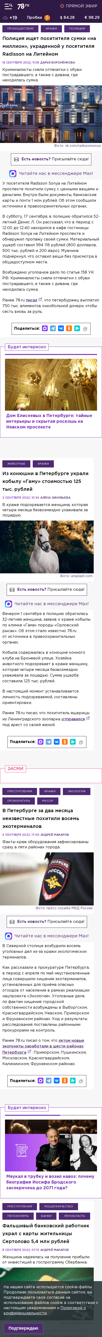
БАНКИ (46, 1216)
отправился (73, 719)
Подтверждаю (23, 1328)
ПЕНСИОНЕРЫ (18, 1216)
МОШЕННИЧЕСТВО (58, 1206)
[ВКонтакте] (61, 328)
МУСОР (47, 801)
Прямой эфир (81, 6)
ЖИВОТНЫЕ (16, 463)
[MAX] (45, 328)
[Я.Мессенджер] (77, 328)
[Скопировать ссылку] (85, 329)
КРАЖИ (51, 28)
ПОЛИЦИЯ (77, 28)
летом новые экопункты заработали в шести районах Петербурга (43, 1046)
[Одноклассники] (69, 328)
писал (31, 300)
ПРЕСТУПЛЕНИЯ (19, 791)
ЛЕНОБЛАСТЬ (74, 1216)
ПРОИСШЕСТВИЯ (20, 28)
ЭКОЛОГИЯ (76, 791)
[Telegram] (53, 328)
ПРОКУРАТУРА (18, 801)
